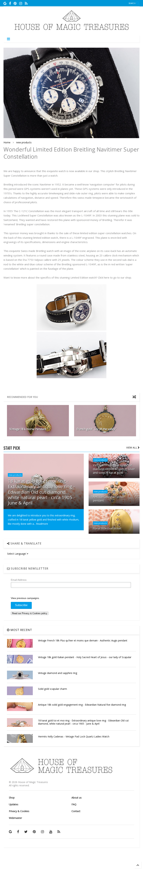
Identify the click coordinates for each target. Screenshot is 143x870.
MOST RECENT (21, 630)
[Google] (4, 3)
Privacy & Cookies (19, 811)
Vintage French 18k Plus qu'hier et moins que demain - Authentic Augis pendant (82, 640)
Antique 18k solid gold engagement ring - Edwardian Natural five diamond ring (82, 704)
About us (77, 797)
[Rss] (26, 3)
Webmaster (15, 818)
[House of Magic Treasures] (71, 31)
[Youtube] (50, 831)
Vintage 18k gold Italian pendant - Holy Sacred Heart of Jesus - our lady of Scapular (84, 657)
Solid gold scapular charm (52, 688)
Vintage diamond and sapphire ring (57, 673)
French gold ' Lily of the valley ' (96, 429)
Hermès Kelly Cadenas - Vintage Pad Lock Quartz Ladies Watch (73, 736)
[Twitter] (26, 831)
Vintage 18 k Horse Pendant (28, 429)
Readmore (42, 523)
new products (24, 142)
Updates (13, 804)
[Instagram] (20, 3)
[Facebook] (10, 3)
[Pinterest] (15, 3)
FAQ (74, 804)
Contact (76, 811)
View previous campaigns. (25, 598)
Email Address (19, 579)
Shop (12, 797)
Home (6, 142)
